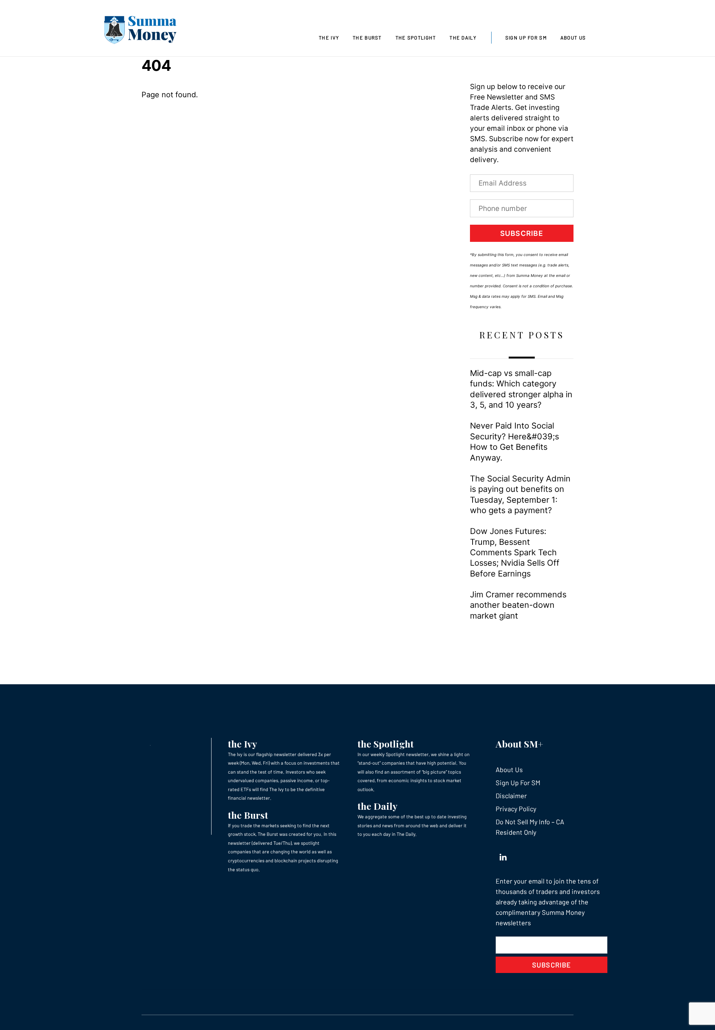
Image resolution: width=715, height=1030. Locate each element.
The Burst (367, 38)
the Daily (377, 806)
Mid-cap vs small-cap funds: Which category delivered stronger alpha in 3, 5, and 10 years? (521, 389)
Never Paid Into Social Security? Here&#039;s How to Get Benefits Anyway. (514, 441)
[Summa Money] (140, 31)
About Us (573, 38)
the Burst (248, 815)
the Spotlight (386, 743)
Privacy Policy (516, 809)
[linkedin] (503, 855)
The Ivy (329, 38)
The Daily (462, 38)
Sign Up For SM (526, 38)
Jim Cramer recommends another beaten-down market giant (518, 605)
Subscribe (521, 233)
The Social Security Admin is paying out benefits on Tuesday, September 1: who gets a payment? (520, 494)
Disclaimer (511, 796)
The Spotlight (415, 38)
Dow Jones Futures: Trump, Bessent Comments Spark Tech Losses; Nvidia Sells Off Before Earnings (514, 552)
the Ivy (242, 743)
